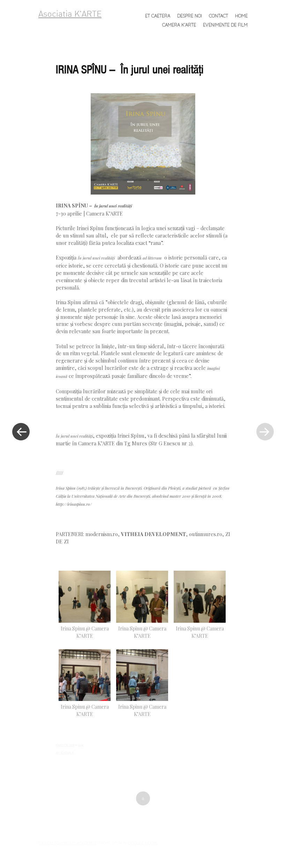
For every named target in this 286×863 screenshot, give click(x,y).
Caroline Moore (142, 843)
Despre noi (189, 16)
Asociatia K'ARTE (69, 14)
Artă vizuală (65, 752)
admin (80, 745)
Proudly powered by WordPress (67, 843)
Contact (218, 16)
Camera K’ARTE (179, 25)
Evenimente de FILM (225, 25)
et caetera (157, 16)
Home (241, 16)
